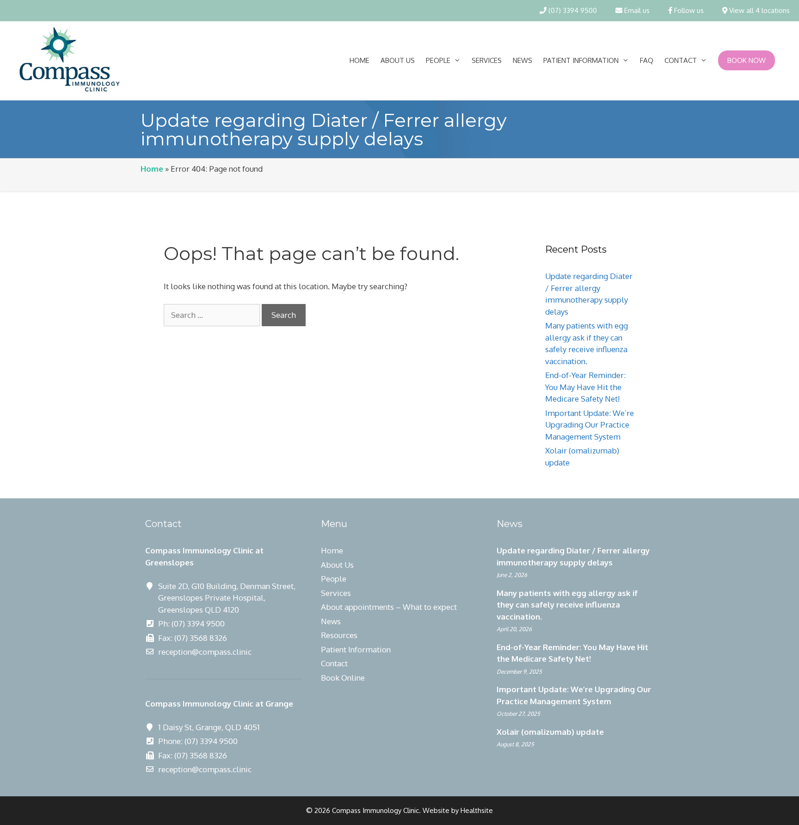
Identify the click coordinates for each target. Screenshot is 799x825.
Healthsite (477, 810)
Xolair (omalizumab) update (550, 732)
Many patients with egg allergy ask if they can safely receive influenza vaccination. (567, 604)
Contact (680, 60)
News (522, 60)
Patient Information (581, 60)
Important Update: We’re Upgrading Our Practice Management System (589, 424)
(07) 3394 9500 (572, 10)
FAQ (646, 60)
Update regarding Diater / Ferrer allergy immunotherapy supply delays (573, 556)
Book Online (343, 677)
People (438, 60)
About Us (398, 60)
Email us (636, 10)
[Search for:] (213, 315)
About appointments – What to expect (389, 607)
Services (487, 60)
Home (359, 60)
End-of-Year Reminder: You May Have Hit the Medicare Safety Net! (585, 386)
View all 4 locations (758, 10)
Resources (339, 635)
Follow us (688, 10)
